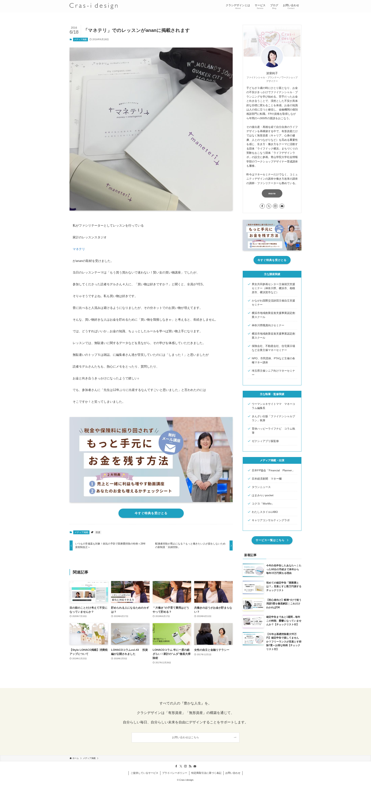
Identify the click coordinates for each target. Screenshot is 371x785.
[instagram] (275, 206)
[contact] (281, 206)
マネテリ (79, 249)
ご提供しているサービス (144, 772)
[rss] (190, 766)
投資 (98, 532)
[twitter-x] (268, 206)
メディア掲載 (80, 39)
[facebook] (262, 206)
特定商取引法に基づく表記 (206, 772)
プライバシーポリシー (174, 772)
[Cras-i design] (94, 6)
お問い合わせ (232, 772)
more (272, 193)
